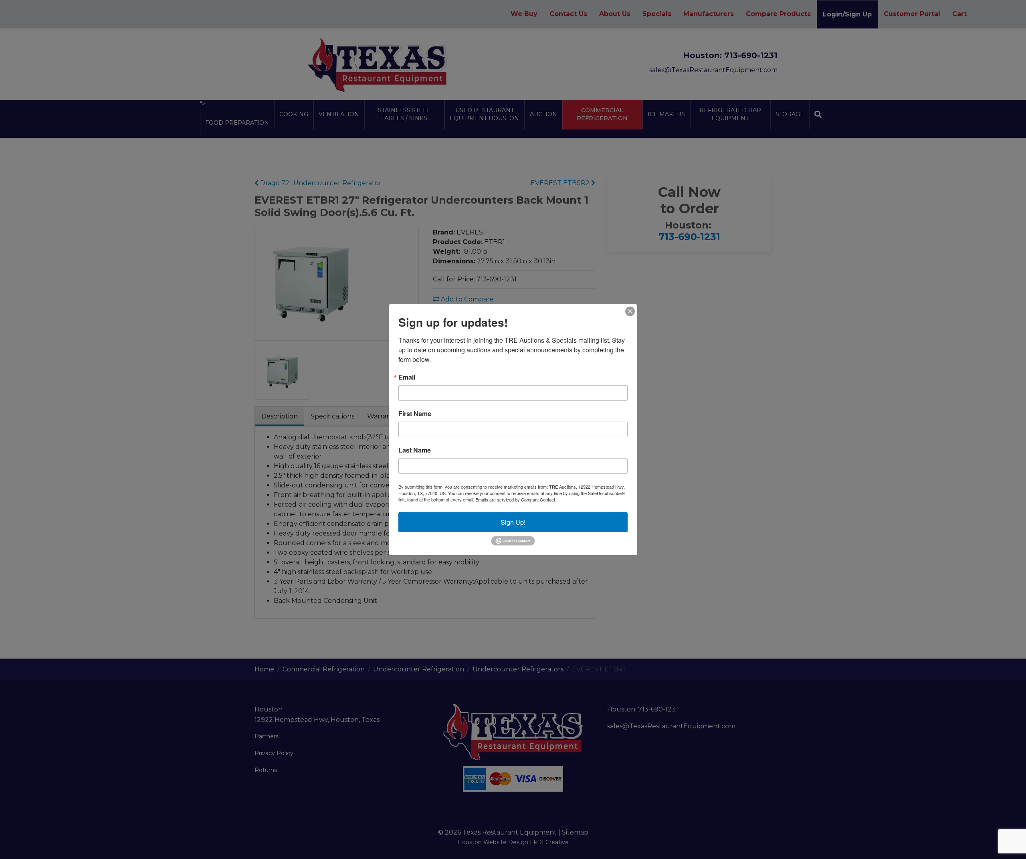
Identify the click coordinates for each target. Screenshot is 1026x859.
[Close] (630, 311)
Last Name (414, 450)
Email (406, 377)
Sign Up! (513, 521)
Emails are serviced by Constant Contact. (515, 499)
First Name (414, 413)
